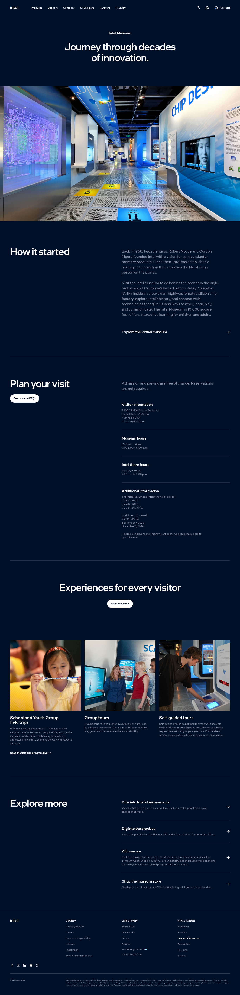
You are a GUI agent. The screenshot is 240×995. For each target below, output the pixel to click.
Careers (70, 932)
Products (36, 7)
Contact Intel (184, 944)
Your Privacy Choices (132, 949)
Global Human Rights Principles (85, 985)
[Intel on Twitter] (18, 966)
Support (53, 7)
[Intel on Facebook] (12, 966)
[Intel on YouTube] (31, 966)
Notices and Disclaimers (131, 983)
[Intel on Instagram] (37, 966)
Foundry (121, 7)
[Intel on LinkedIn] (25, 966)
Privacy (125, 938)
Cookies (126, 944)
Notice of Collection (131, 954)
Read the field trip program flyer (29, 752)
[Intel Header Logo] (14, 8)
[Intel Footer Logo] (14, 920)
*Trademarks (128, 932)
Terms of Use (128, 926)
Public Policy (72, 949)
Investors (182, 932)
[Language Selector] (207, 8)
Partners (105, 7)
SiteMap (182, 955)
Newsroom (183, 926)
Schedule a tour (120, 603)
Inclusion (70, 944)
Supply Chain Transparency (79, 955)
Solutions (69, 7)
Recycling (182, 949)
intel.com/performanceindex (92, 983)
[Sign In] (198, 8)
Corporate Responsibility (78, 938)
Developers (87, 7)
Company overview (75, 926)
